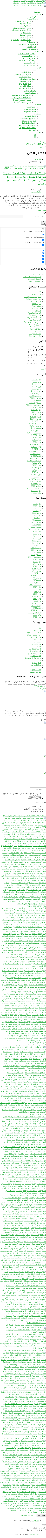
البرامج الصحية (35, 316)
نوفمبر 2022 (35, 482)
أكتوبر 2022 (36, 484)
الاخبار (38, 311)
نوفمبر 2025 (35, 398)
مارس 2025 (35, 417)
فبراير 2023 (36, 475)
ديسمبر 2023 (35, 452)
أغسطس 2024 (34, 433)
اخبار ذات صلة (35, 302)
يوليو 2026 (36, 380)
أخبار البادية (35, 295)
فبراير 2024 (36, 447)
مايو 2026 (36, 385)
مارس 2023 (36, 473)
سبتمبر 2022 (35, 486)
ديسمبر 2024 (35, 424)
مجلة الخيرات (35, 329)
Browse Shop (35, 1535)
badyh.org (35, 1521)
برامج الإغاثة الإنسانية (32, 323)
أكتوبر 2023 (36, 456)
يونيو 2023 (36, 466)
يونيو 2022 (36, 493)
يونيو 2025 (36, 410)
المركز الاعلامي (35, 320)
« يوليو (43, 369)
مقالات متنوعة (35, 336)
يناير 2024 (36, 449)
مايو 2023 (36, 468)
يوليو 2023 (36, 463)
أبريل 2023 (36, 470)
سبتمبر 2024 (35, 431)
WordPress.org (35, 282)
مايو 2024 (36, 440)
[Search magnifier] (43, 223)
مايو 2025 (36, 412)
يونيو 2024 (36, 438)
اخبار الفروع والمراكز (33, 299)
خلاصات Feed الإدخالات (32, 277)
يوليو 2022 (36, 491)
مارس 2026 (36, 389)
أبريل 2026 (36, 387)
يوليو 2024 (36, 436)
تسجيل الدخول (35, 275)
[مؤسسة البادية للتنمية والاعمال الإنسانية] (29, 1)
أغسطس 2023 (34, 461)
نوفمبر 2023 (35, 454)
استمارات (36, 306)
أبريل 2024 (36, 442)
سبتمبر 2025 (35, 403)
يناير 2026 (36, 394)
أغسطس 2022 (34, 489)
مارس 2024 (35, 445)
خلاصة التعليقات (34, 279)
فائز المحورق (36, 192)
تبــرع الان (42, 142)
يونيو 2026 (36, 382)
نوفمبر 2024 (35, 426)
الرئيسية (38, 160)
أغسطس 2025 (33, 405)
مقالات (38, 332)
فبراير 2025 (35, 419)
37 (40, 292)
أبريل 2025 (36, 415)
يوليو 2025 (36, 408)
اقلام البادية (36, 309)
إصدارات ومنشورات (32, 297)
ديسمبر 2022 (35, 479)
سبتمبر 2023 (35, 459)
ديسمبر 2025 (35, 396)
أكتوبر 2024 (35, 429)
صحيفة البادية (35, 327)
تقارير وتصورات (35, 325)
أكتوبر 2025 (36, 401)
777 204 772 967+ (36, 144)
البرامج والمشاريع (33, 318)
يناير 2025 (36, 422)
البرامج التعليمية (34, 313)
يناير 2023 (37, 477)
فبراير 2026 (36, 392)
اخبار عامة (36, 304)
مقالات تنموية (35, 334)
